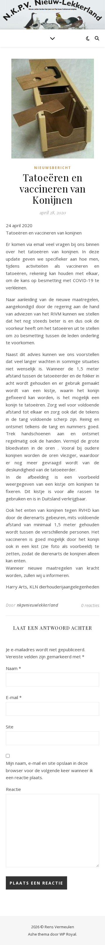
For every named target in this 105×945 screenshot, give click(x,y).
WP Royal (68, 934)
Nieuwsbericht (52, 167)
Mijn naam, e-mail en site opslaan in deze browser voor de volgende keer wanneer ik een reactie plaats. (49, 770)
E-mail (14, 697)
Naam (13, 668)
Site (9, 727)
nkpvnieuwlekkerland (37, 605)
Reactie (13, 789)
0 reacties (90, 605)
